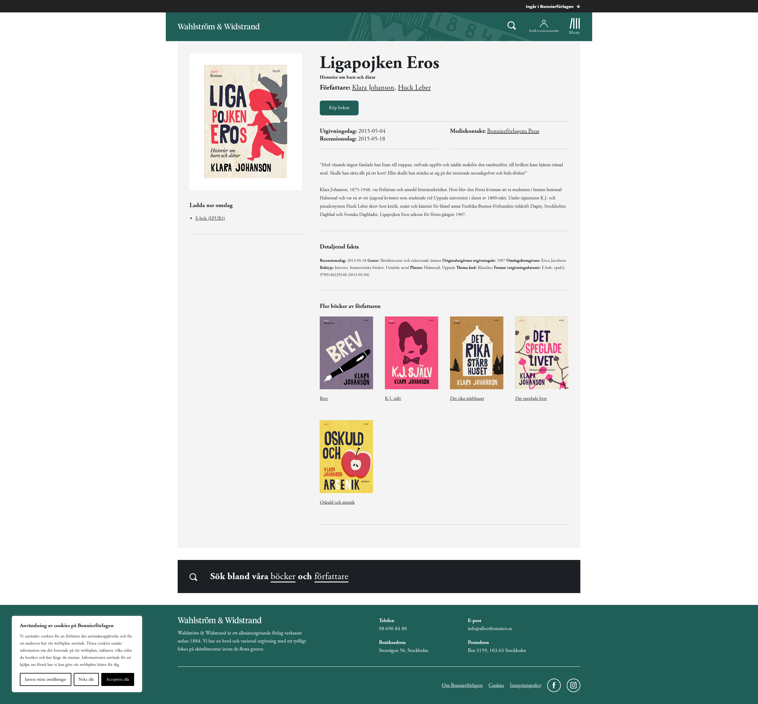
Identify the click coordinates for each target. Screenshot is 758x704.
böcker (283, 576)
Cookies (496, 685)
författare (331, 576)
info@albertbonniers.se (490, 628)
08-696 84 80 (393, 628)
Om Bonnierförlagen (462, 685)
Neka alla (86, 679)
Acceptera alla (117, 679)
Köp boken (339, 108)
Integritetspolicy (525, 685)
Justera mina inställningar (45, 679)
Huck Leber (414, 87)
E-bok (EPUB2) (210, 218)
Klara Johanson (373, 87)
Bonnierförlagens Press (513, 131)
